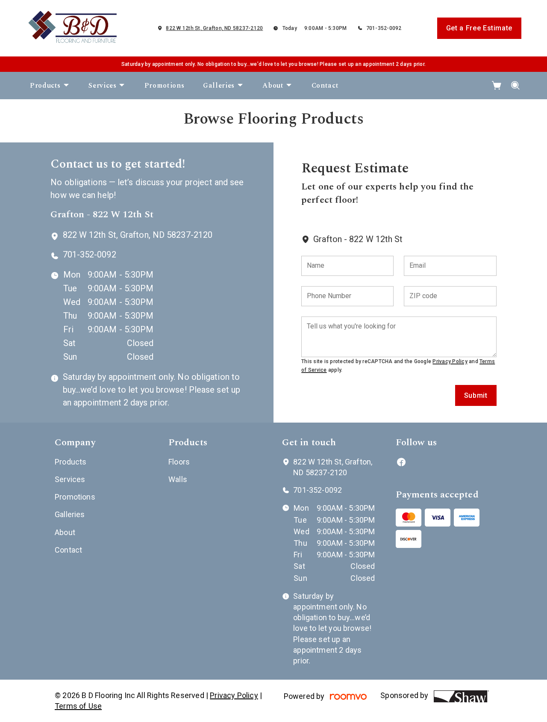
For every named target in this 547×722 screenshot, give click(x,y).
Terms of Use (78, 705)
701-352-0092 (384, 28)
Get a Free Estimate (479, 28)
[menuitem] (50, 85)
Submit (476, 395)
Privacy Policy (449, 361)
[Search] (515, 85)
